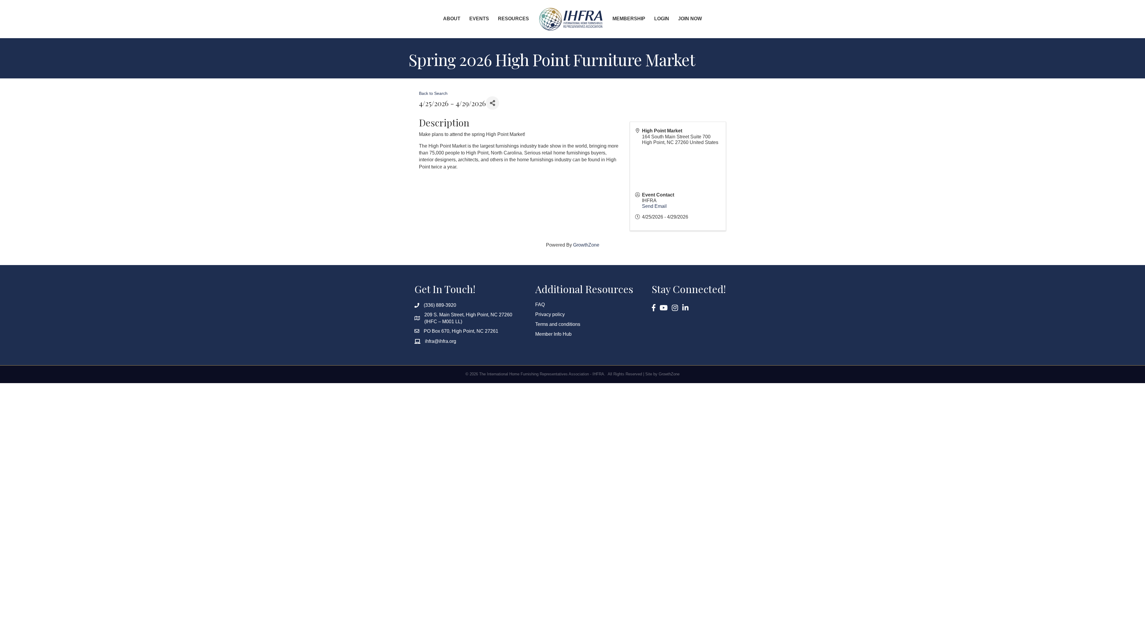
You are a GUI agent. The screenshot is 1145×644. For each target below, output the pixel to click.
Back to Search (433, 93)
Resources (513, 18)
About (451, 18)
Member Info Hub (553, 334)
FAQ (540, 304)
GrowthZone (586, 244)
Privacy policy (550, 314)
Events (479, 18)
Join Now (690, 18)
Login (661, 18)
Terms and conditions (557, 324)
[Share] (492, 103)
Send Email (654, 206)
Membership (628, 18)
